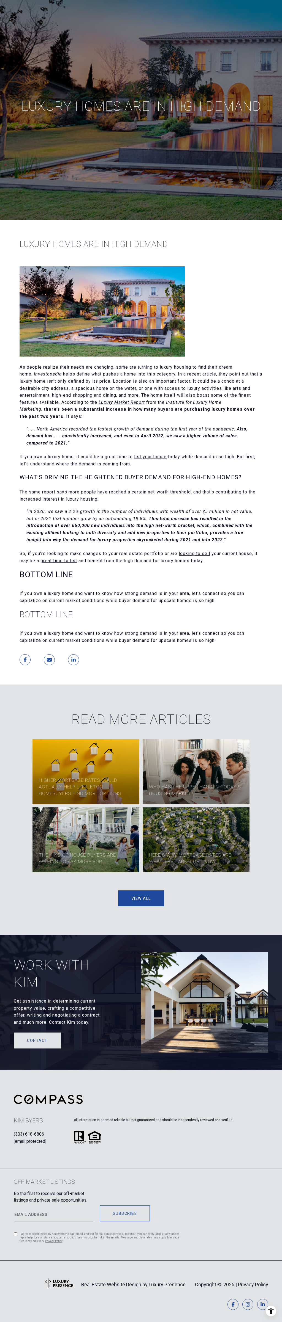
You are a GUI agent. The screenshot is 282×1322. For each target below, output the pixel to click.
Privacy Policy (53, 1241)
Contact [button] (37, 1040)
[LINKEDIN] (262, 1304)
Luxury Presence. (168, 1284)
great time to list (58, 560)
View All (141, 898)
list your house (150, 456)
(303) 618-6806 (29, 1134)
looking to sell (194, 553)
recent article (201, 374)
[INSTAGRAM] (247, 1304)
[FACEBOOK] (232, 1304)
